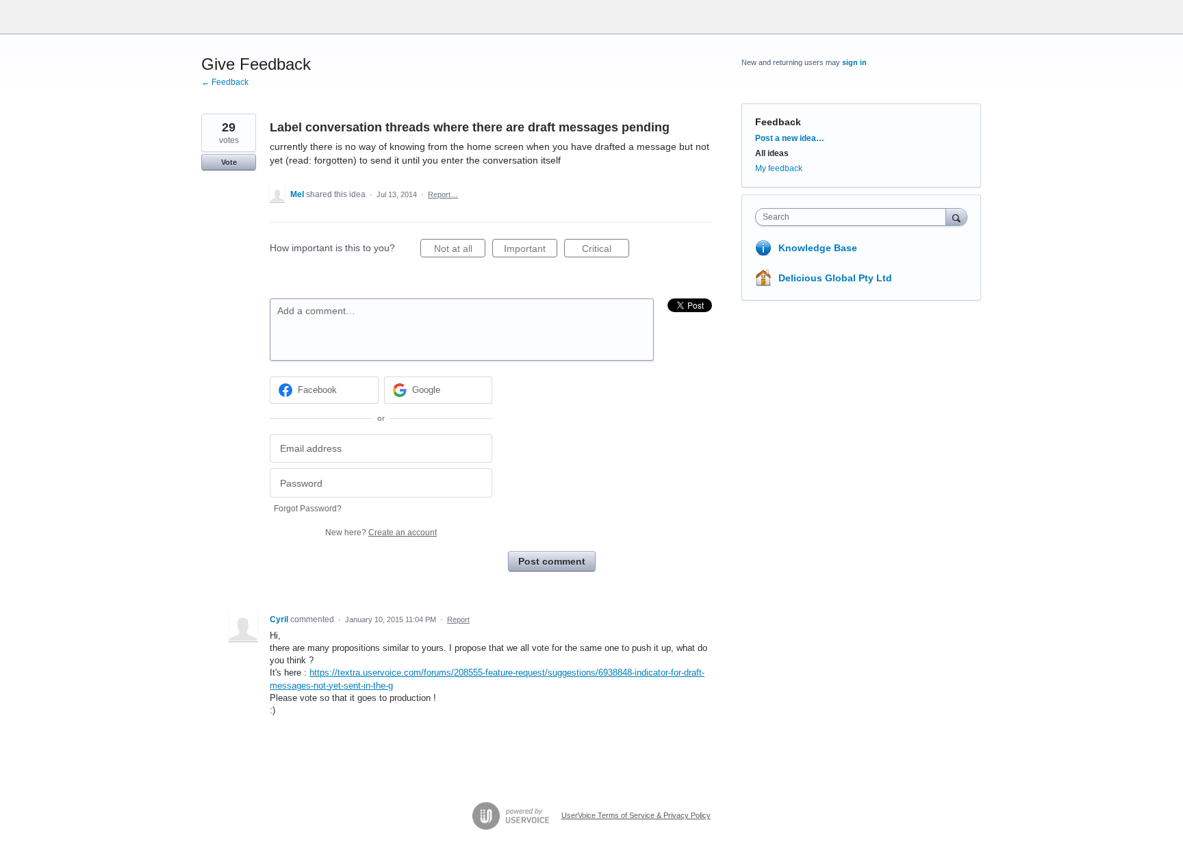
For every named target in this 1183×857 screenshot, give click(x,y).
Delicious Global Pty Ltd (835, 277)
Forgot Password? (308, 508)
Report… (443, 194)
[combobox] (854, 217)
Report (458, 619)
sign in (854, 62)
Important (530, 250)
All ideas (772, 153)
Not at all (459, 250)
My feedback (778, 168)
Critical (605, 250)
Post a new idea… (789, 138)
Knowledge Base (817, 247)
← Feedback (225, 82)
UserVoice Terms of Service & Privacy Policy (636, 815)
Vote (229, 162)
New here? (381, 532)
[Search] (956, 216)
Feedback (778, 121)
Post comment (551, 561)
